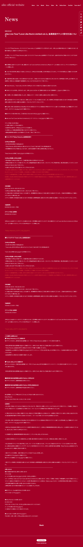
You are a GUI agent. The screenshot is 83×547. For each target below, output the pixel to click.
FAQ (21, 345)
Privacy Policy (41, 540)
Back (41, 525)
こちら (58, 90)
